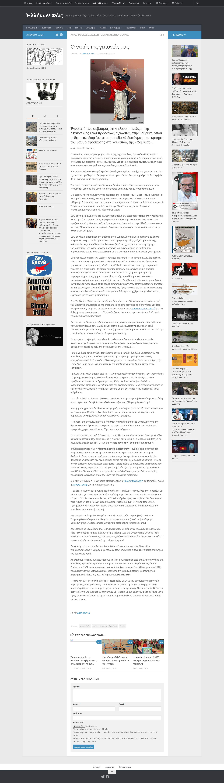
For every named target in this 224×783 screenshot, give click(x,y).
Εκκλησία (46, 28)
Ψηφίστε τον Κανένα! (48, 150)
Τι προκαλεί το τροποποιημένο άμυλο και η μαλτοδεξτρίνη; (183, 301)
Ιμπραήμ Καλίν (85, 626)
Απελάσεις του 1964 (142, 308)
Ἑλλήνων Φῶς (44, 15)
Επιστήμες (115, 28)
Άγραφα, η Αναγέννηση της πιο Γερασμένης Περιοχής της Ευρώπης (184, 401)
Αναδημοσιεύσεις (44, 3)
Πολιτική (103, 28)
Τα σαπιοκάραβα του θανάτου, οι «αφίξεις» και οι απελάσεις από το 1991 (84, 660)
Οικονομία (90, 28)
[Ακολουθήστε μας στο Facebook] (61, 34)
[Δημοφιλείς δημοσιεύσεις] (32, 116)
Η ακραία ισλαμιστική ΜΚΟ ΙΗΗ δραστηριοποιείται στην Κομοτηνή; (146, 660)
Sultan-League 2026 (36, 68)
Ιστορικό (147, 3)
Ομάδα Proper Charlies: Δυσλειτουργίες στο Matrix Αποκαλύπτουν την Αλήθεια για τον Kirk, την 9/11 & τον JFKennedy (50, 182)
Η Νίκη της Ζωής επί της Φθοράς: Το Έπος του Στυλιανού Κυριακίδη (182, 142)
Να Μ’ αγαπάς (178, 278)
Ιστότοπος (77, 713)
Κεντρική (28, 3)
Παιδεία (78, 28)
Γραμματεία (31, 28)
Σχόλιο (76, 687)
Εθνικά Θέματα (118, 3)
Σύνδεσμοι (109, 767)
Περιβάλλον (130, 28)
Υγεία (142, 28)
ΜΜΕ (69, 28)
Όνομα (76, 704)
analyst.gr (82, 613)
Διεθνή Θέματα (99, 3)
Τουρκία (122, 626)
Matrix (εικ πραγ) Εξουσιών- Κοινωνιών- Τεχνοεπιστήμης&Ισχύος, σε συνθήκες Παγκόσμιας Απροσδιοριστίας (184, 429)
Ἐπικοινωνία (125, 767)
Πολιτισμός (161, 3)
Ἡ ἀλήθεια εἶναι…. (46, 206)
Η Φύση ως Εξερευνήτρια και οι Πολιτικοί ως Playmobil (50, 196)
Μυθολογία (177, 3)
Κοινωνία (59, 28)
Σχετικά (96, 767)
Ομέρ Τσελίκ (113, 626)
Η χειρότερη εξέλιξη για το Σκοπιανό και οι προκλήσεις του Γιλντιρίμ (115, 660)
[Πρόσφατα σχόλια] (44, 116)
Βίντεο (151, 28)
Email (122, 704)
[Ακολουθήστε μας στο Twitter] (57, 34)
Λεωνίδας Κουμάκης (100, 626)
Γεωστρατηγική (82, 3)
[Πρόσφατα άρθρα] (57, 116)
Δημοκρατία (134, 3)
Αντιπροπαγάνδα (63, 3)
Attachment (78, 722)
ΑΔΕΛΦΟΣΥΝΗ (34, 103)
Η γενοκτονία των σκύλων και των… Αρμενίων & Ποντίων (50, 166)
